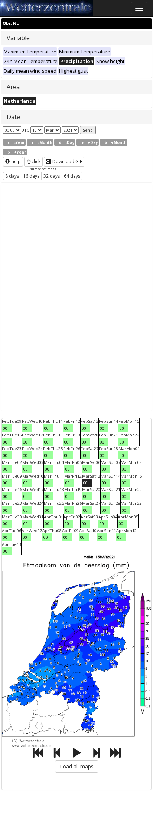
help (15, 161)
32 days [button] (51, 176)
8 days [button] (12, 176)
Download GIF (66, 161)
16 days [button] (31, 176)
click (36, 161)
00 (5, 428)
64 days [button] (72, 176)
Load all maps (77, 766)
